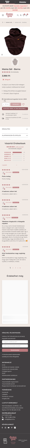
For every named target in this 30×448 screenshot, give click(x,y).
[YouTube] (8, 427)
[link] (23, 104)
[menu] (3, 15)
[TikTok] (15, 427)
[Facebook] (2, 427)
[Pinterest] (11, 427)
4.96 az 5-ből (19, 147)
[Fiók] (21, 15)
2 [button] (12, 268)
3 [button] (15, 268)
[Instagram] (5, 427)
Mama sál (9, 22)
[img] (6, 170)
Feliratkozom (15, 350)
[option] (15, 42)
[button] (6, 72)
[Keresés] (18, 15)
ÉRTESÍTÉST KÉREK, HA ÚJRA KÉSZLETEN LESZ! (15, 108)
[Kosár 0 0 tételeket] (26, 15)
